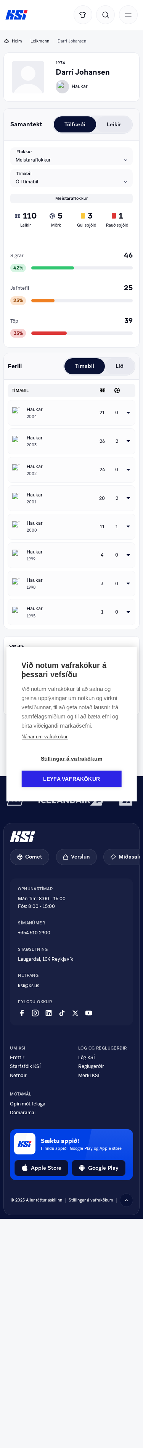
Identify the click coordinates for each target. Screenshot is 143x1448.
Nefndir (18, 1076)
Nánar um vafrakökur (44, 736)
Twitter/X (75, 1013)
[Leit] (105, 14)
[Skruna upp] (126, 1200)
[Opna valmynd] (128, 14)
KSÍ (16, 15)
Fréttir (17, 1058)
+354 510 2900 (34, 933)
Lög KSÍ (86, 1058)
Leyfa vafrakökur (71, 779)
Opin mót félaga (27, 1104)
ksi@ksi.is (28, 986)
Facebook (22, 1013)
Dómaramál (22, 1113)
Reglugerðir (91, 1066)
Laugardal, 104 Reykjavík (45, 959)
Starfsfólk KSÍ (25, 1066)
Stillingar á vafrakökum (72, 758)
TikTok (62, 1013)
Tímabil (24, 173)
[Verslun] (83, 14)
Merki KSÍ (89, 1076)
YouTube (89, 1013)
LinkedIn (49, 1013)
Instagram (35, 1013)
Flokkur (24, 152)
